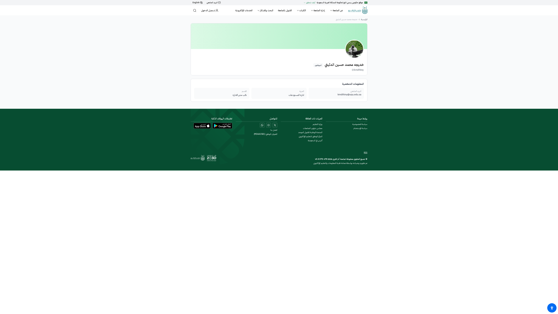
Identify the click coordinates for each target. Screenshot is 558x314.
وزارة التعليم (317, 124)
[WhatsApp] (262, 125)
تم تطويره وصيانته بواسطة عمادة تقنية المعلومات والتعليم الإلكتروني (340, 163)
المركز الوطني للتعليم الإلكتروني (310, 136)
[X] (275, 125)
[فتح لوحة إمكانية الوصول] (552, 308)
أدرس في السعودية (315, 140)
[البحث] (195, 10)
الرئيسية (364, 19)
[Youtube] (268, 125)
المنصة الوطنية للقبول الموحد (310, 132)
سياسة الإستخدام (360, 128)
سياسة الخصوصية (359, 124)
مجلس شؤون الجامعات (312, 128)
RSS (365, 152)
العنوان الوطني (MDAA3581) (265, 134)
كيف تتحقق (310, 2)
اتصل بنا (273, 130)
